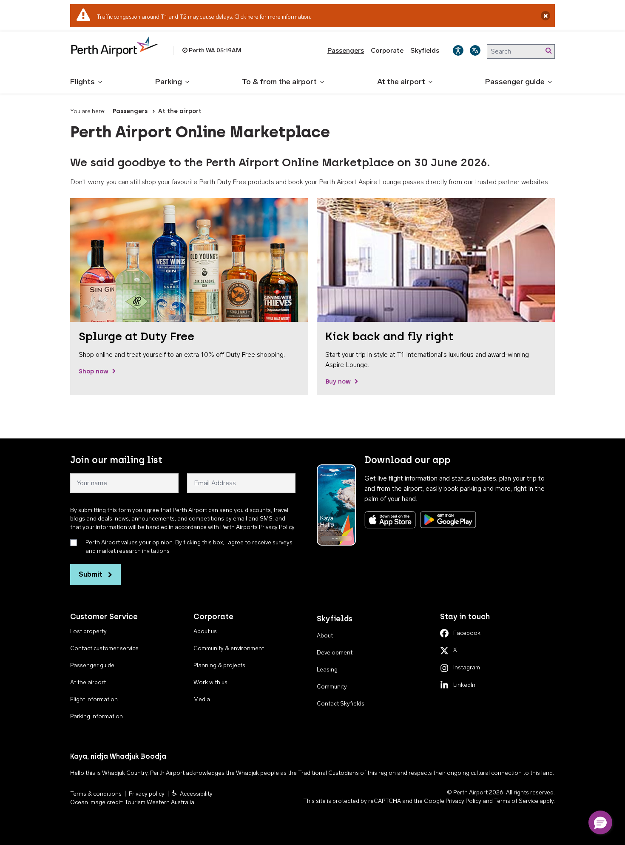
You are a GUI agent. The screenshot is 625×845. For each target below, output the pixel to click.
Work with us (210, 682)
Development (334, 652)
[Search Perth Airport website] (548, 50)
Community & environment (228, 648)
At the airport (401, 81)
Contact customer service (104, 648)
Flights (82, 81)
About (325, 635)
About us (205, 631)
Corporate (387, 50)
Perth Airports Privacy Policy (257, 527)
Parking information (96, 716)
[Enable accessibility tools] (458, 50)
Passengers (345, 50)
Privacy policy (147, 793)
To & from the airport (279, 81)
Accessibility (196, 793)
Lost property (88, 631)
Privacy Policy (463, 801)
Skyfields (424, 50)
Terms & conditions (96, 793)
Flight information (94, 699)
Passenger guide (515, 81)
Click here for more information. (272, 16)
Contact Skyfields (340, 703)
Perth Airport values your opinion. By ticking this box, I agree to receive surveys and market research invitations (189, 547)
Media (201, 699)
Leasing (327, 669)
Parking (168, 81)
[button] (600, 822)
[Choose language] (475, 50)
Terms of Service (516, 801)
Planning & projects (219, 665)
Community (332, 686)
